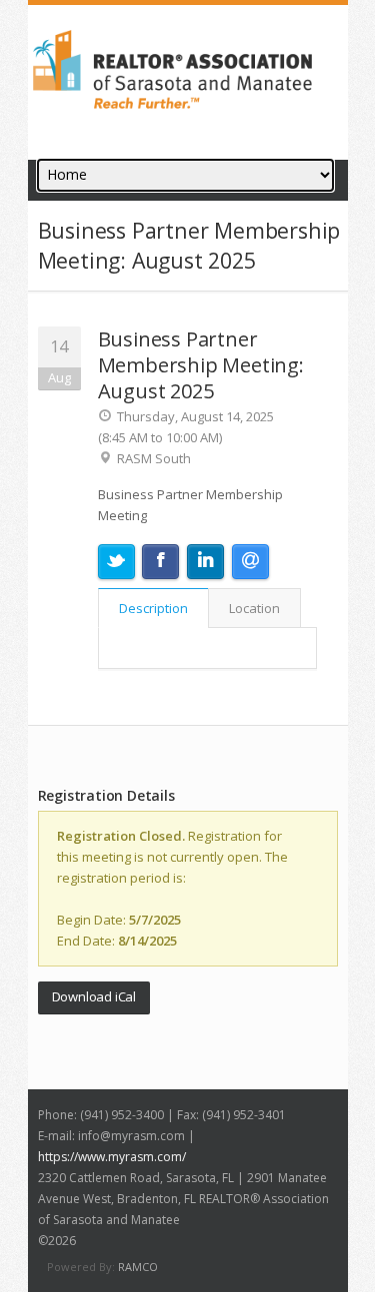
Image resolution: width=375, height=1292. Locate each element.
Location (254, 608)
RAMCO (138, 1266)
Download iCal (94, 996)
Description (153, 608)
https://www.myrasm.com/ (112, 1156)
